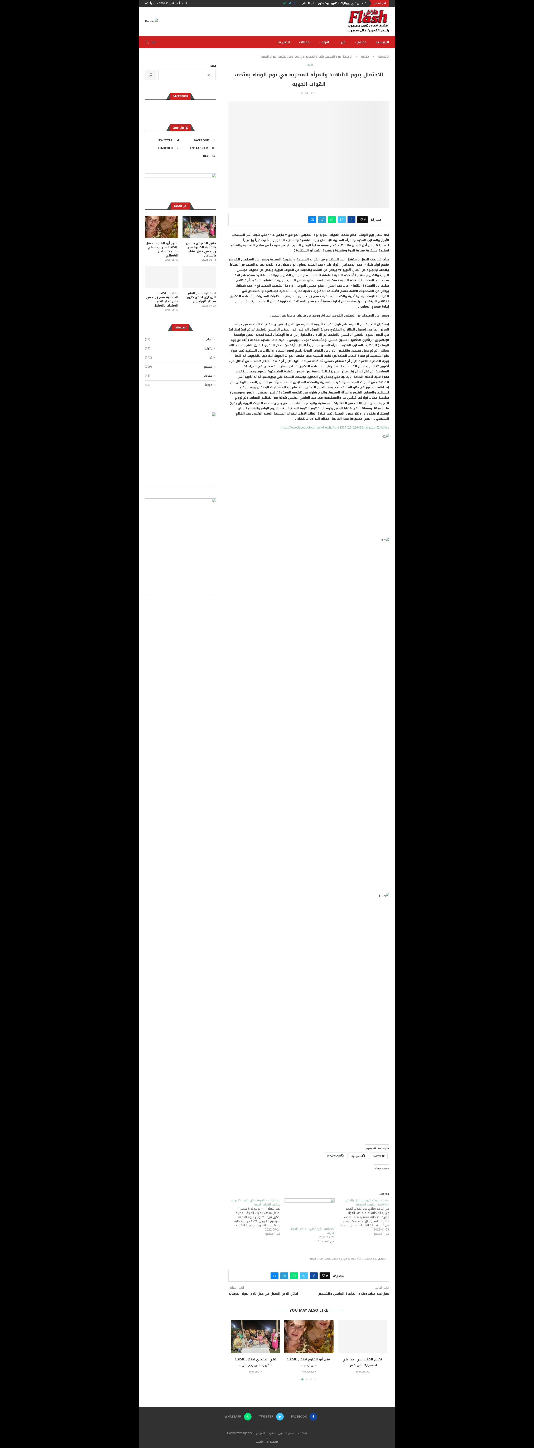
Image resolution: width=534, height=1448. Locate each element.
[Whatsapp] (284, 3)
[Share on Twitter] (342, 219)
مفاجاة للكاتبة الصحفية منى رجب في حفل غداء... (362, 1362)
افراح (325, 42)
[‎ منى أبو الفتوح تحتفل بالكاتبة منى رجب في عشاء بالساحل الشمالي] (161, 227)
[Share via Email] (312, 219)
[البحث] (150, 75)
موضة (178, 385)
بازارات (178, 349)
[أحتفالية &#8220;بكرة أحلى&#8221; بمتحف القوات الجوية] (310, 1212)
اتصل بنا (284, 42)
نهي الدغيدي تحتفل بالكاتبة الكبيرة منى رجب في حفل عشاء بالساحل (201, 249)
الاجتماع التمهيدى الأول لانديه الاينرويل (335, 3)
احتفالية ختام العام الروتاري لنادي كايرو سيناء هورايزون (308, 1362)
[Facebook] (294, 3)
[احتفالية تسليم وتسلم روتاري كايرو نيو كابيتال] (255, 1336)
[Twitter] (289, 3)
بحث (213, 66)
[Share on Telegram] (322, 219)
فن (343, 42)
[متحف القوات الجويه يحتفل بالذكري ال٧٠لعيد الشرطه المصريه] (362, 1217)
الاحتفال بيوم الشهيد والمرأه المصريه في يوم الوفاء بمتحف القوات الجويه (348, 1259)
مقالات (304, 42)
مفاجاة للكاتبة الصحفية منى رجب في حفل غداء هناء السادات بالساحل (162, 299)
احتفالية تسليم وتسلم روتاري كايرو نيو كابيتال (255, 1362)
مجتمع (361, 42)
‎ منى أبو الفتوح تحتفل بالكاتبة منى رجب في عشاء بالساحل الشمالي (162, 249)
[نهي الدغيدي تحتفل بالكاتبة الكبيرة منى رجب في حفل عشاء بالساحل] (199, 227)
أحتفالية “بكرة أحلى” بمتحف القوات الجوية (312, 1231)
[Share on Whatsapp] (332, 219)
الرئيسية (382, 42)
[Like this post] (361, 219)
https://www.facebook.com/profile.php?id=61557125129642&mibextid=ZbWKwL (335, 427)
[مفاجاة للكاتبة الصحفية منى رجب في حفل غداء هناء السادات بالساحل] (362, 1336)
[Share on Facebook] (351, 219)
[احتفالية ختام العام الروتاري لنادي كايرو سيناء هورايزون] (309, 1336)
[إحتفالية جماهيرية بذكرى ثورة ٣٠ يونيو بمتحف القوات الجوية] (253, 1217)
